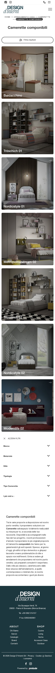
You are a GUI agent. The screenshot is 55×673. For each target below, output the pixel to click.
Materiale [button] (7, 456)
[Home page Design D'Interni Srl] (13, 9)
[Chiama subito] (44, 2)
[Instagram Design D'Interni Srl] (30, 663)
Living (40, 634)
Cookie (39, 656)
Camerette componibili (29, 19)
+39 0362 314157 (29, 613)
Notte (40, 637)
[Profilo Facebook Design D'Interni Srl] (6, 2)
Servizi (14, 634)
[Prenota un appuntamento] (49, 2)
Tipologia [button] (7, 476)
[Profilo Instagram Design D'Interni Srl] (10, 2)
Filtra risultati (29, 40)
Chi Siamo (14, 631)
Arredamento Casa (24, 17)
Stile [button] (5, 466)
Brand (14, 640)
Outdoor (41, 644)
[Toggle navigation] (50, 9)
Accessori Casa (40, 640)
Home (7, 17)
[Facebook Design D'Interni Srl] (25, 663)
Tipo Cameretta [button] (10, 486)
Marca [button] (6, 446)
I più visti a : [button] (8, 496)
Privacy (31, 656)
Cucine (41, 631)
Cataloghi (14, 637)
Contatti (14, 644)
